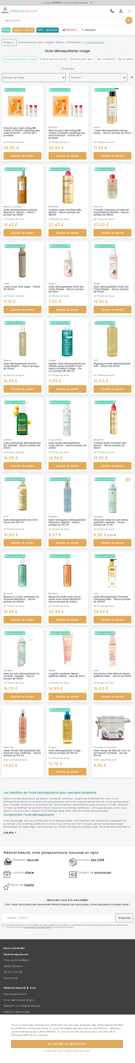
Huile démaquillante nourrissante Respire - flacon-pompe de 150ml (21, 366)
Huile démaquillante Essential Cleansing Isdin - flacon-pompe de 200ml (112, 599)
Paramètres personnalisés (67, 1050)
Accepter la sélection (67, 1043)
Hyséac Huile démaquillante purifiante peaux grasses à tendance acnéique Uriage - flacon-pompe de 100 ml (67, 367)
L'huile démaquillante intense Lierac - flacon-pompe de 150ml (112, 131)
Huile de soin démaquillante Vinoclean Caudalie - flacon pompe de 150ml (22, 676)
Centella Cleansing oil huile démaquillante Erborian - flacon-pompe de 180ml (112, 212)
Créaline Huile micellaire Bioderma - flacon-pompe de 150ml (110, 445)
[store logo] (43, 10)
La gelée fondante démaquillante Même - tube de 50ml (67, 675)
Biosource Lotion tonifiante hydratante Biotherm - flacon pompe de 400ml (22, 599)
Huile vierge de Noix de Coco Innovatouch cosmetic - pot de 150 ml (112, 753)
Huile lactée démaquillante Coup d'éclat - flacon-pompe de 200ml (67, 445)
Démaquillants (74, 42)
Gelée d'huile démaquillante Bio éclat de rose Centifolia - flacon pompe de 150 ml (22, 753)
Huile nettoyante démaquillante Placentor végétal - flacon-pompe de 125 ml (67, 522)
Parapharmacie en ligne (30, 42)
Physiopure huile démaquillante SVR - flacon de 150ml (112, 365)
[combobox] (67, 20)
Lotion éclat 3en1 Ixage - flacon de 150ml (22, 288)
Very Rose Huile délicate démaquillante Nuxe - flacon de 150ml (112, 675)
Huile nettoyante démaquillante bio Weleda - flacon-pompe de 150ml (22, 445)
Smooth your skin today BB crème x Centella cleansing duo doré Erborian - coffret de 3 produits (67, 134)
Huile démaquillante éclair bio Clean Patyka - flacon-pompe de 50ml (66, 289)
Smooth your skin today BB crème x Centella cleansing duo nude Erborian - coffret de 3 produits (22, 132)
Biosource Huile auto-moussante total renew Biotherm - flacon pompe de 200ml (65, 599)
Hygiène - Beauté (55, 42)
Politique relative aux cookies (29, 1035)
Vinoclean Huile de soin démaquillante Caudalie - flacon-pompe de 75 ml (111, 522)
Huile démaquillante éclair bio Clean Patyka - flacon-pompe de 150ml (111, 289)
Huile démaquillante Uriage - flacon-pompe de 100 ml (65, 751)
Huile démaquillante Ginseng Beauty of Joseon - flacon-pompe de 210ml (20, 212)
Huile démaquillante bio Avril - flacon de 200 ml (21, 521)
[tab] (34, 77)
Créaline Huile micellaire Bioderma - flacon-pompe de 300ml (65, 212)
